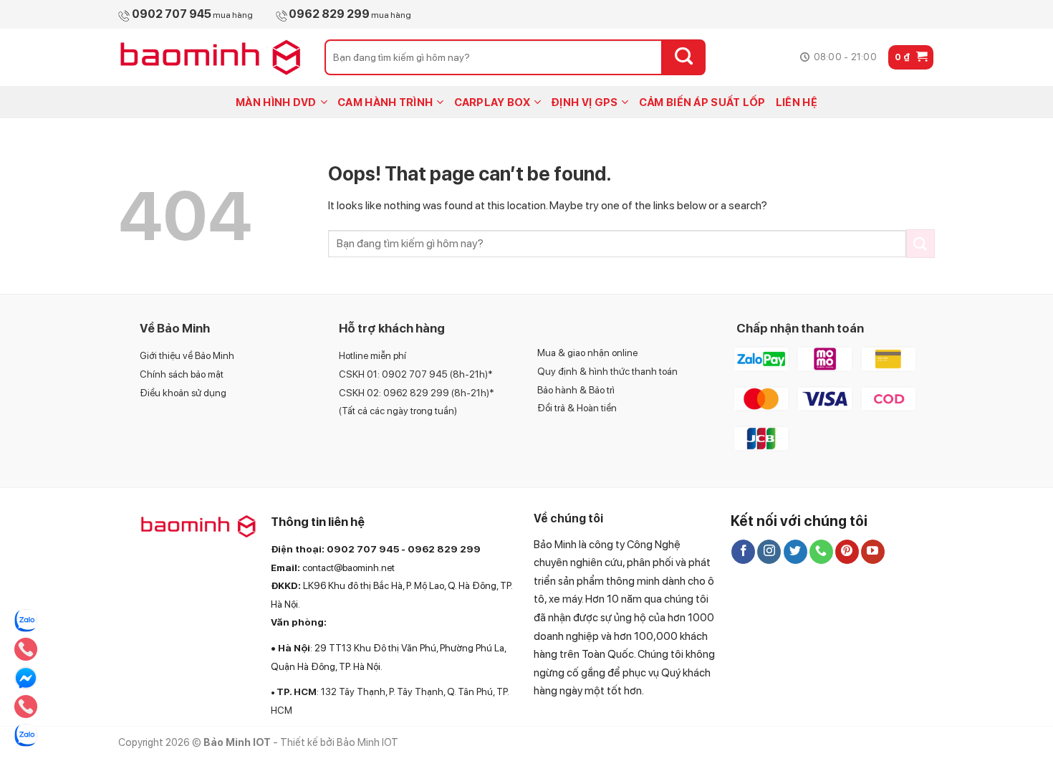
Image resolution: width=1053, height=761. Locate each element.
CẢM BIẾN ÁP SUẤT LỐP (702, 102)
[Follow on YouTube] (873, 552)
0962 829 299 (444, 549)
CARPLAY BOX (492, 102)
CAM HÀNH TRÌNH (385, 102)
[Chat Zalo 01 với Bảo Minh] (25, 620)
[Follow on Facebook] (743, 552)
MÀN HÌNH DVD (276, 102)
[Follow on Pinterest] (847, 552)
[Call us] (821, 552)
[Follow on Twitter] (795, 552)
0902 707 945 (363, 549)
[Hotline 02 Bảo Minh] (25, 649)
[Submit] (684, 57)
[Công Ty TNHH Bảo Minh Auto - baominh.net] (210, 57)
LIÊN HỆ (796, 102)
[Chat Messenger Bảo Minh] (25, 677)
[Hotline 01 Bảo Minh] (25, 706)
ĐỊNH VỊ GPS (584, 102)
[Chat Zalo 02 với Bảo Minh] (25, 735)
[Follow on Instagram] (769, 552)
